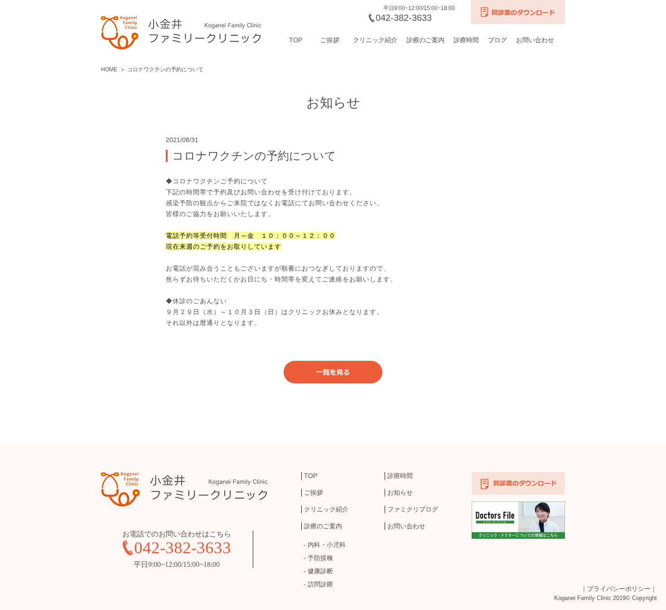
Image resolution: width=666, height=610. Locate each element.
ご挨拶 (329, 40)
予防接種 (320, 557)
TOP (295, 40)
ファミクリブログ (412, 509)
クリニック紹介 (375, 40)
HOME (109, 69)
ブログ (497, 40)
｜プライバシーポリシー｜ (619, 588)
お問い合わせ (535, 40)
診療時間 (466, 40)
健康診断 (320, 571)
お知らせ (400, 492)
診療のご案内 (425, 40)
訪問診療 (320, 584)
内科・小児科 (327, 544)
